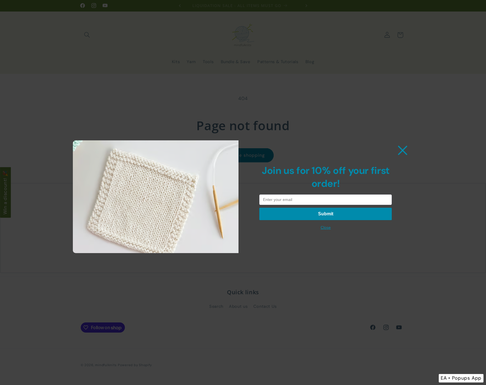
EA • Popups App (461, 378)
